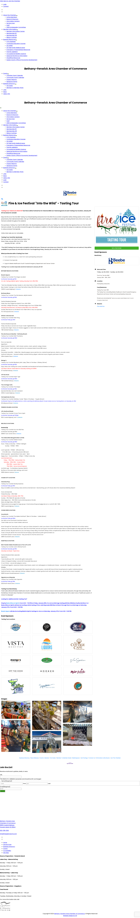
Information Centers (13, 21)
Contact (6, 6)
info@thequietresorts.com (8, 834)
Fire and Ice (100, 306)
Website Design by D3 (70, 916)
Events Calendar (44, 758)
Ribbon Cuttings (11, 37)
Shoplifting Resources (13, 58)
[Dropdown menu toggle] (16, 15)
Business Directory (9, 84)
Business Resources (9, 39)
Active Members (11, 17)
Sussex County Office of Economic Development (21, 60)
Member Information (10, 29)
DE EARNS (9, 46)
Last (49, 783)
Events (5, 73)
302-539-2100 (4, 830)
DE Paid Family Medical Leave (15, 48)
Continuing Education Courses (15, 44)
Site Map (6, 853)
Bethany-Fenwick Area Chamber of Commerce (69, 914)
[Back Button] (2, 199)
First (24, 783)
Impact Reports (11, 79)
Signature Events (11, 82)
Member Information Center (15, 31)
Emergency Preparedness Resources (18, 50)
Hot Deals (9, 86)
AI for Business (11, 41)
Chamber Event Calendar (14, 75)
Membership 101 (11, 33)
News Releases (35, 758)
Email (5, 787)
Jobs (4, 90)
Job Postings (84, 758)
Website (18, 289)
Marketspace (75, 758)
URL (1, 775)
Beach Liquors (5, 611)
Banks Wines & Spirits (12, 603)
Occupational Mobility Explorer (16, 54)
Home (5, 842)
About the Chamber (9, 15)
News (5, 92)
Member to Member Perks (14, 88)
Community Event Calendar (15, 77)
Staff (8, 25)
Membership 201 (11, 35)
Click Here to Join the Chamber (10, 1)
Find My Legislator (12, 52)
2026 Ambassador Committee (16, 27)
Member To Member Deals (64, 758)
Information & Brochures (102, 758)
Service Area (10, 23)
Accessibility (7, 851)
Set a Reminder (117, 248)
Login (4, 4)
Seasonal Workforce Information (16, 56)
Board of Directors (12, 19)
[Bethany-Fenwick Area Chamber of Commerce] (12, 68)
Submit (2, 791)
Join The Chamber (116, 758)
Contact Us (92, 758)
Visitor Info (6, 94)
